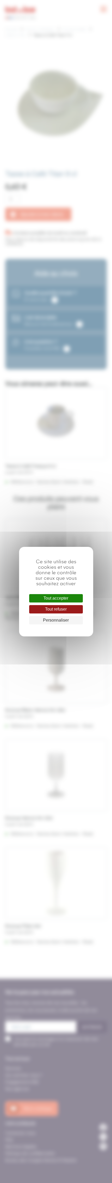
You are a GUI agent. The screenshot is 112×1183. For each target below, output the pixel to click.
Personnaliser (56, 620)
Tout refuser (56, 609)
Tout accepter (55, 598)
